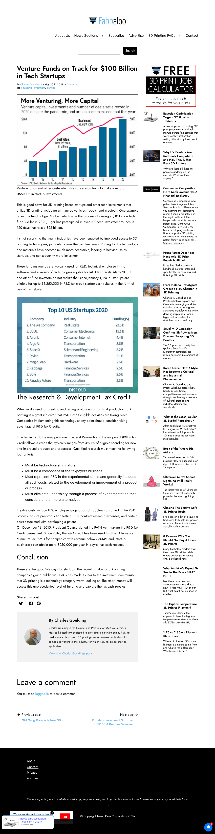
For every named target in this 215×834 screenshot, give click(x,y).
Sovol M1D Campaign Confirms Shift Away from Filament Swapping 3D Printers (180, 334)
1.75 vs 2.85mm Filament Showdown (180, 634)
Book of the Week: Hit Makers (178, 450)
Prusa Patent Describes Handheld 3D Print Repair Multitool (178, 256)
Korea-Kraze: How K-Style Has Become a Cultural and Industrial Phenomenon (180, 373)
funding (27, 88)
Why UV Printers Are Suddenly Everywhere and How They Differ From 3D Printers (178, 158)
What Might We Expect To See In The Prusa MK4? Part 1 (180, 572)
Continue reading (178, 243)
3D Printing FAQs (161, 36)
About (31, 761)
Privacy (32, 772)
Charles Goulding (30, 84)
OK (64, 817)
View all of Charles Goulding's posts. (71, 653)
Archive (32, 778)
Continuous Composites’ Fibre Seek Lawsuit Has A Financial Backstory (180, 192)
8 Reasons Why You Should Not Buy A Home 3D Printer (179, 540)
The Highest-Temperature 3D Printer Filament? (180, 606)
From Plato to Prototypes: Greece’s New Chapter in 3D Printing (180, 289)
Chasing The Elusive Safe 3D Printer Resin (180, 510)
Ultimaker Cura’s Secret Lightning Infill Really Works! (179, 481)
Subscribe (116, 36)
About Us (62, 36)
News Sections (86, 36)
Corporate (72, 84)
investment (39, 88)
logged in (42, 693)
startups (51, 88)
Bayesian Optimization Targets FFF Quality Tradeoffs (178, 117)
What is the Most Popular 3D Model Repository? (180, 419)
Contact (192, 36)
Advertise (136, 36)
